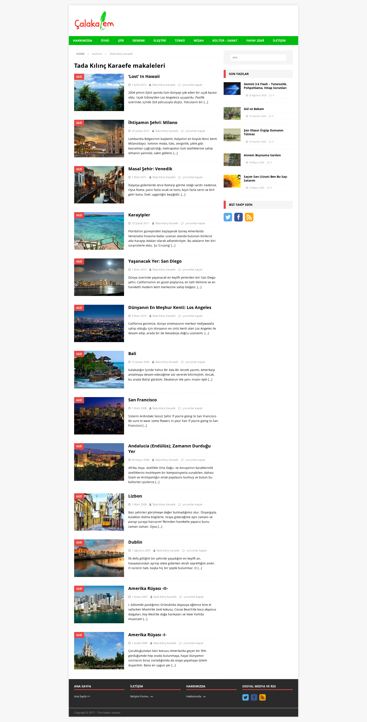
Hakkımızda (82, 40)
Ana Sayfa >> (82, 696)
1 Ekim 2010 (139, 269)
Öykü (105, 40)
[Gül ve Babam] (232, 113)
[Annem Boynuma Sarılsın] (232, 159)
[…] (206, 102)
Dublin (135, 542)
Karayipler (139, 215)
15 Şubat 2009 (140, 362)
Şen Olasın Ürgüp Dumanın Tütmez (263, 132)
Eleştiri (160, 40)
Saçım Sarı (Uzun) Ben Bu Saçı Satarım (265, 178)
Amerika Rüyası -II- (148, 588)
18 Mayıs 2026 (256, 162)
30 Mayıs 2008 (140, 460)
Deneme (139, 40)
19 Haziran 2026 (257, 116)
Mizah (199, 40)
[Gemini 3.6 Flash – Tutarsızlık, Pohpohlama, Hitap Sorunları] (232, 88)
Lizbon (135, 496)
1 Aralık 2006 (139, 643)
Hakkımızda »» (196, 696)
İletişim (279, 40)
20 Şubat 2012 (140, 131)
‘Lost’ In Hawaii (144, 76)
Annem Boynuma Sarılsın (262, 155)
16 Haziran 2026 (257, 141)
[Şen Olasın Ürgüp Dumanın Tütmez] (232, 134)
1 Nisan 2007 (140, 597)
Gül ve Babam (254, 109)
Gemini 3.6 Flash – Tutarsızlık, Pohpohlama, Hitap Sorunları (265, 86)
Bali (132, 353)
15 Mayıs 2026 (256, 187)
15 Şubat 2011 (140, 223)
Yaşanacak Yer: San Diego (155, 261)
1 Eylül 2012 (139, 85)
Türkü (180, 40)
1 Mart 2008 (139, 504)
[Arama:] (258, 57)
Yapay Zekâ (255, 40)
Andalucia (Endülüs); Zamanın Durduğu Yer (169, 448)
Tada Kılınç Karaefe (163, 85)
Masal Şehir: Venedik (150, 169)
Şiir (121, 40)
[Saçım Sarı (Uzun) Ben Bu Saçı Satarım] (232, 181)
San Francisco (142, 400)
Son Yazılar (239, 74)
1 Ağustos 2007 (141, 550)
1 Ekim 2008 (139, 408)
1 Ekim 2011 (139, 177)
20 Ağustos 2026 (258, 95)
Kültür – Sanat (224, 40)
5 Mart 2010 (139, 316)
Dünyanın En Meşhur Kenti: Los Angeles (169, 307)
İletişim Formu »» (141, 696)
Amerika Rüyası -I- (147, 634)
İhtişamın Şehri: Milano (152, 122)
